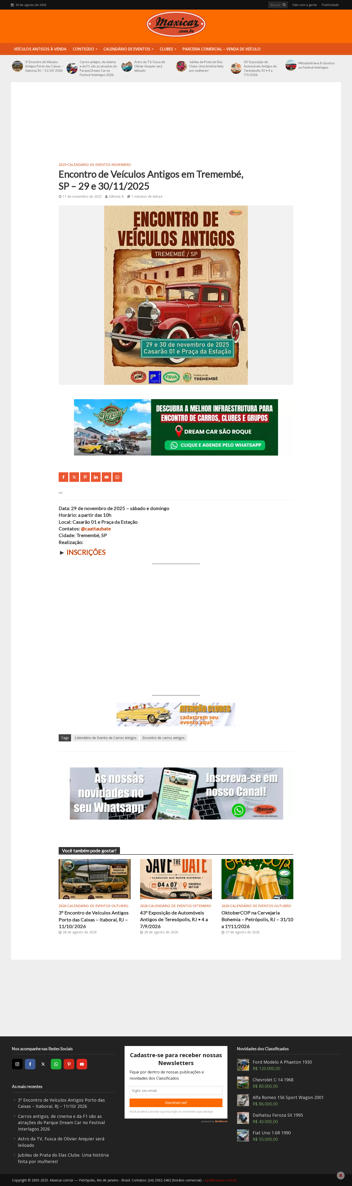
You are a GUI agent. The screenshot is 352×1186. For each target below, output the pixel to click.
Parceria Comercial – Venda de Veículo (221, 49)
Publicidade (330, 5)
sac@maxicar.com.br (221, 1180)
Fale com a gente (305, 5)
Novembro (121, 164)
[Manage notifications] (341, 1175)
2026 (62, 905)
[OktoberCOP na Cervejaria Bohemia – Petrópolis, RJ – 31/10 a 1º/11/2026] (257, 878)
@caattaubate (96, 528)
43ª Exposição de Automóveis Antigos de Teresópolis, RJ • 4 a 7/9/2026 (260, 68)
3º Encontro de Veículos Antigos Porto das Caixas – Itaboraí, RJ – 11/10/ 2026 (44, 66)
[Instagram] (17, 1064)
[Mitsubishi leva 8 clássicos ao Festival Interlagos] (290, 65)
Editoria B (116, 196)
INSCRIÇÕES (86, 552)
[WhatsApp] (56, 1064)
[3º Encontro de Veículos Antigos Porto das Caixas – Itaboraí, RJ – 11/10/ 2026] (17, 66)
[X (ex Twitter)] (43, 1064)
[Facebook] (30, 1064)
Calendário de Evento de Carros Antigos (105, 737)
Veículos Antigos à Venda (40, 49)
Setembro (202, 905)
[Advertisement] (176, 125)
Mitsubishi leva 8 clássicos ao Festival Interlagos (316, 65)
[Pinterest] (69, 1064)
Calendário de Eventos (126, 49)
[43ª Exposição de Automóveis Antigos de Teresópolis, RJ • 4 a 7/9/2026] (236, 68)
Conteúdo (83, 49)
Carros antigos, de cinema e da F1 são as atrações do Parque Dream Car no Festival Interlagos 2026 (98, 68)
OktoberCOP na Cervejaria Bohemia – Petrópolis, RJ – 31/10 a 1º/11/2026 (257, 919)
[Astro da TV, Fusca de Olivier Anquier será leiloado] (126, 66)
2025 (62, 164)
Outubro (120, 905)
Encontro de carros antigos (163, 737)
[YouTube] (82, 1064)
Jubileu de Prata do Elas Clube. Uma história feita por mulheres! (206, 66)
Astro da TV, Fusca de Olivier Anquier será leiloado (149, 66)
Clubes (166, 49)
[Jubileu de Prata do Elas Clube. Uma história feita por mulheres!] (181, 66)
